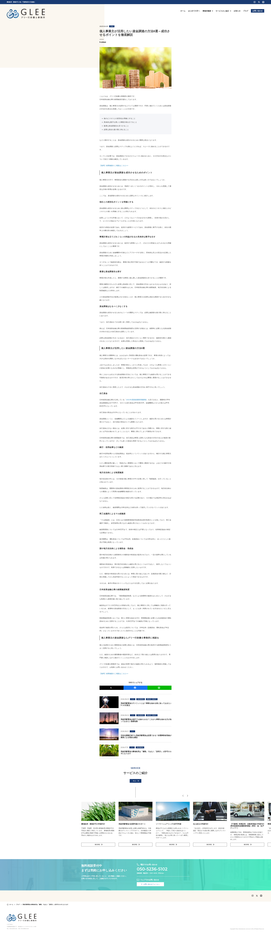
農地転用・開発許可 (151, 699)
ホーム (11, 904)
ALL (135, 781)
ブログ (111, 26)
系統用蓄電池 (140, 699)
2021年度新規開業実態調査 (136, 400)
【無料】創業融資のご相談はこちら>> (114, 165)
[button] (183, 796)
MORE (97, 844)
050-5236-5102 (152, 869)
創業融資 (103, 42)
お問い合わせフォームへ (151, 884)
